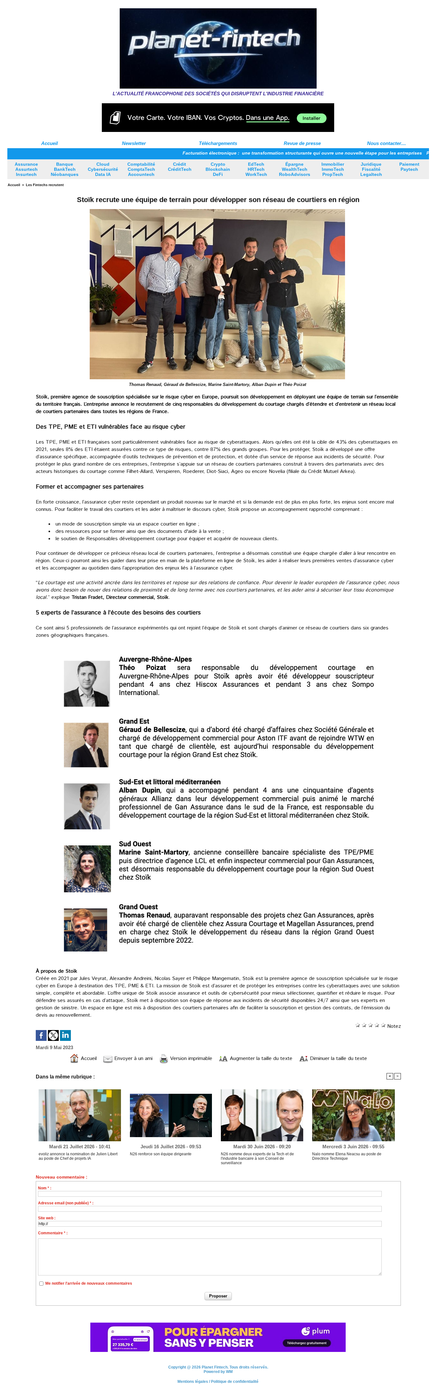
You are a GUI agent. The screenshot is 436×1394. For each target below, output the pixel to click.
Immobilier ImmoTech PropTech (332, 169)
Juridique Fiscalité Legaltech (371, 169)
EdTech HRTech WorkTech (256, 169)
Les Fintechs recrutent (45, 185)
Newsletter (134, 143)
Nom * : (44, 1188)
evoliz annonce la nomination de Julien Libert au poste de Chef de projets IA (78, 1156)
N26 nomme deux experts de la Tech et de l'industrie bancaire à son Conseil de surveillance (257, 1158)
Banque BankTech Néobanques (65, 169)
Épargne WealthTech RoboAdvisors (294, 169)
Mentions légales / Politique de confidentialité (218, 1385)
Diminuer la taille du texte (337, 1058)
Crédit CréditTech (180, 167)
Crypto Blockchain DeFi (218, 169)
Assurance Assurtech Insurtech (26, 169)
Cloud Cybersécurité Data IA (103, 169)
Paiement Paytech (409, 167)
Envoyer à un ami (133, 1058)
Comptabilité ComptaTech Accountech (141, 169)
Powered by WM (218, 1375)
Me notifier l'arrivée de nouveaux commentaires (88, 1283)
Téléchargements (218, 143)
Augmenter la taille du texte (260, 1058)
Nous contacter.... (386, 143)
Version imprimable (190, 1058)
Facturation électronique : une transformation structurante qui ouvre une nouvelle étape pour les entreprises (260, 153)
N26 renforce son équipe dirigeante (161, 1154)
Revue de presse (302, 143)
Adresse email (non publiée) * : (66, 1203)
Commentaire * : (53, 1233)
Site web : (47, 1218)
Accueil (49, 143)
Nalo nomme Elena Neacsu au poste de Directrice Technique (346, 1156)
